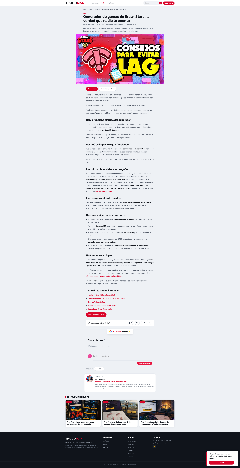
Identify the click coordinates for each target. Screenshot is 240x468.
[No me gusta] (137, 323)
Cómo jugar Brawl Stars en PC (100, 309)
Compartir (92, 89)
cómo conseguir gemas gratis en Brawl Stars (104, 276)
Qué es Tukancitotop (96, 302)
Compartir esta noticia (96, 315)
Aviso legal (131, 453)
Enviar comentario (145, 363)
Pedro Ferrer (90, 24)
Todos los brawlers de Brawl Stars (102, 306)
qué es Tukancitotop (103, 191)
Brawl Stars (99, 369)
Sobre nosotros (132, 441)
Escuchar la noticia (107, 89)
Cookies (130, 450)
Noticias (111, 3)
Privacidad (131, 447)
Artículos (95, 3)
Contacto (131, 444)
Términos (130, 457)
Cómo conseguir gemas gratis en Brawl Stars (106, 298)
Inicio (84, 9)
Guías (103, 3)
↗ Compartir (146, 323)
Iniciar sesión (169, 3)
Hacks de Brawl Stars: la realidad (101, 295)
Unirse (221, 462)
